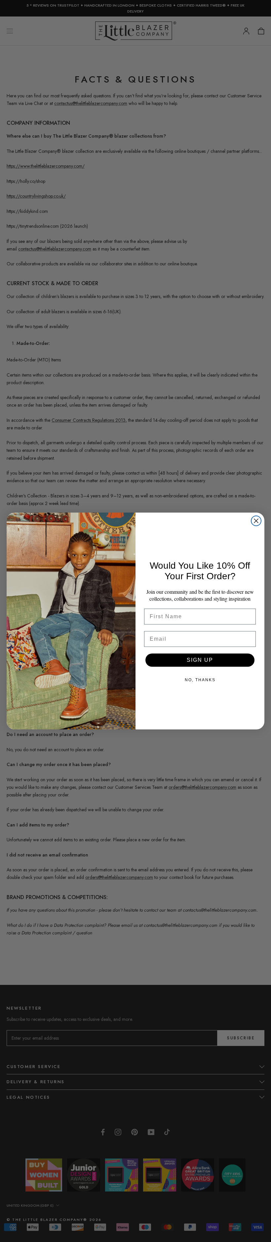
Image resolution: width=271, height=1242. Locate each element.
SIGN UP (200, 660)
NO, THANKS (200, 680)
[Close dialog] (256, 521)
